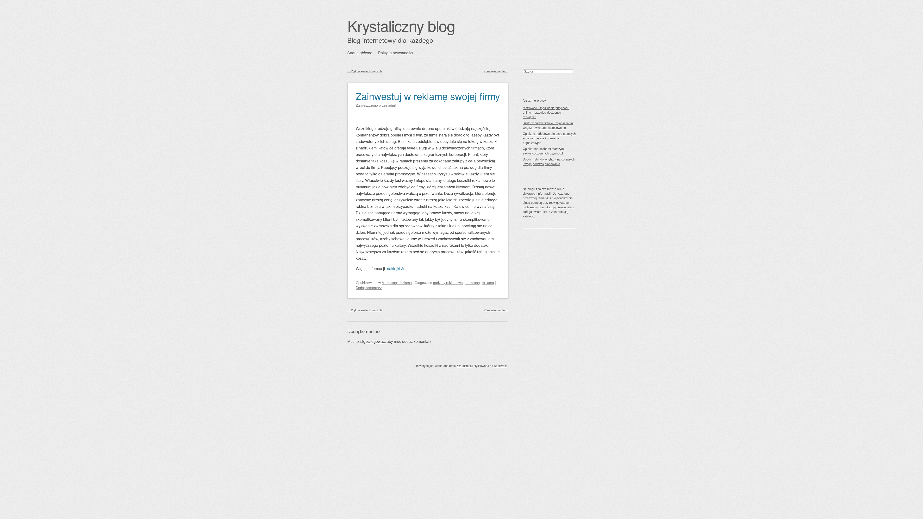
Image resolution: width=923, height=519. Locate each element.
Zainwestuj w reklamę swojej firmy (428, 96)
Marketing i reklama (397, 282)
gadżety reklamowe (448, 282)
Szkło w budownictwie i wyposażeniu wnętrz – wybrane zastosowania (548, 125)
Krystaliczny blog (401, 25)
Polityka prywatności (395, 53)
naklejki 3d (396, 268)
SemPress (500, 366)
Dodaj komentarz (369, 287)
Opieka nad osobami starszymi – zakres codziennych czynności (545, 150)
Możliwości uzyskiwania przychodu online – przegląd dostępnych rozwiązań (546, 112)
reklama (488, 282)
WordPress (464, 366)
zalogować (375, 341)
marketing (472, 282)
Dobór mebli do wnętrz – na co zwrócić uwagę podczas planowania (549, 161)
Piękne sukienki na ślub (364, 71)
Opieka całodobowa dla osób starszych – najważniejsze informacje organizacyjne (549, 138)
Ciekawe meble (496, 71)
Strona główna (359, 53)
